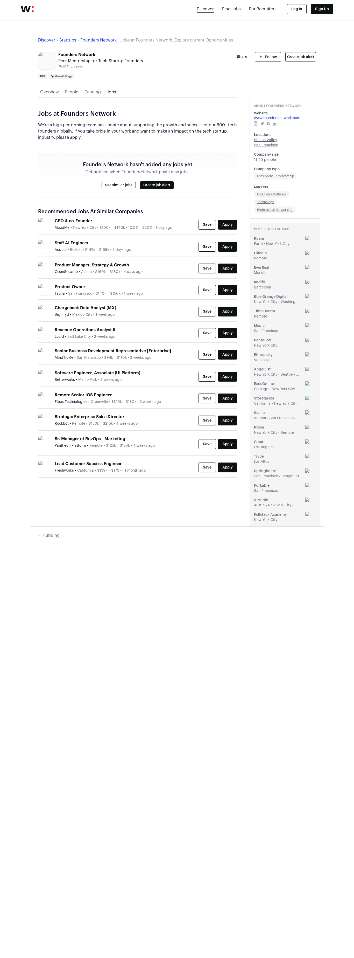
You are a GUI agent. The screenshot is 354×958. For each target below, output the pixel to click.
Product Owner (70, 287)
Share (242, 57)
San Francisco (266, 145)
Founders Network (98, 40)
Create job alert (300, 57)
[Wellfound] (27, 9)
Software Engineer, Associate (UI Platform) (97, 373)
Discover (205, 9)
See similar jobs (118, 185)
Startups (67, 40)
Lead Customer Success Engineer (88, 464)
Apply (227, 224)
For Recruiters (263, 9)
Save (207, 224)
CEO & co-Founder (73, 221)
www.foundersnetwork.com (277, 118)
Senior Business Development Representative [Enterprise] (113, 351)
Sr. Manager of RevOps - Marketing (90, 439)
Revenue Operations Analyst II (85, 330)
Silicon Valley (265, 140)
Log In (296, 9)
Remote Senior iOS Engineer (83, 395)
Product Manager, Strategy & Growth (92, 265)
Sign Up (322, 9)
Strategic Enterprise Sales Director (89, 417)
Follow (270, 57)
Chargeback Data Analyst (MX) (85, 308)
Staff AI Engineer (72, 243)
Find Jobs (231, 9)
